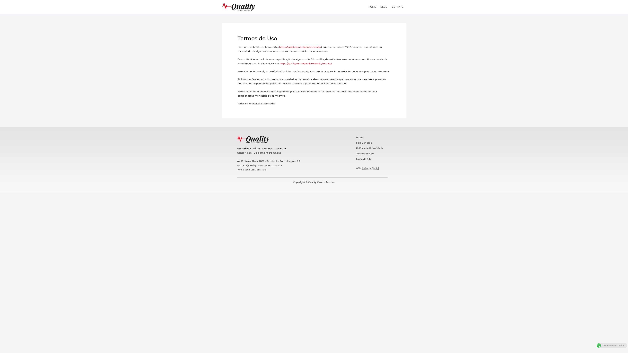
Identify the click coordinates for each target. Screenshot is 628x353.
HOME (372, 6)
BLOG (383, 6)
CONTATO (397, 6)
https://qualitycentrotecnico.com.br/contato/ (306, 63)
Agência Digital (370, 168)
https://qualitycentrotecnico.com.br (300, 47)
